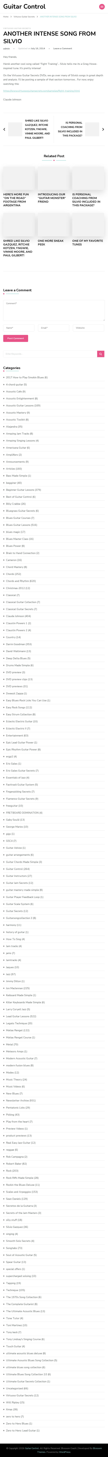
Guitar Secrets (14, 911)
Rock (9, 1170)
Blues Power (13, 546)
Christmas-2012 (15, 588)
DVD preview (13, 672)
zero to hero (13, 1416)
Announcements (15, 461)
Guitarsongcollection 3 (19, 918)
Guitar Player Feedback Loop (23, 897)
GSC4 (9, 841)
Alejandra (11, 426)
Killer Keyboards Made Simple (23, 1002)
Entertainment (14, 735)
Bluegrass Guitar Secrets (20, 511)
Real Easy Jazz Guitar (18, 1142)
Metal (9, 1044)
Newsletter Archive (17, 1100)
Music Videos (13, 1086)
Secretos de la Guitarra (19, 1206)
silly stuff (11, 1220)
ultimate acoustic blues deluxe (24, 1353)
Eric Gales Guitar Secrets (20, 770)
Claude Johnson (15, 616)
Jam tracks (12, 946)
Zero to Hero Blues (17, 1423)
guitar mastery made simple (22, 890)
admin (6, 48)
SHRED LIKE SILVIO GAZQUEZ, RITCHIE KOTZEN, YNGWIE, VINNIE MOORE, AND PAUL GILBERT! (17, 248)
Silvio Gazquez (14, 1227)
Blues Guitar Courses (18, 518)
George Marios (14, 826)
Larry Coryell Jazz (16, 1009)
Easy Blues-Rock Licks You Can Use (26, 700)
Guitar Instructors (16, 876)
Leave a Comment (62, 48)
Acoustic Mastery (16, 412)
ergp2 (9, 756)
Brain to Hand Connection (21, 553)
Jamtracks (11, 960)
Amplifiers (12, 454)
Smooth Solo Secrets (18, 1241)
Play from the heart (17, 1121)
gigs (8, 834)
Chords (10, 574)
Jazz (8, 974)
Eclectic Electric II (16, 728)
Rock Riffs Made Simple (19, 1178)
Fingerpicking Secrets (18, 791)
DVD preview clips (16, 679)
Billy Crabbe (13, 504)
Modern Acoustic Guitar (20, 1058)
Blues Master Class (17, 539)
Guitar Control (24, 6)
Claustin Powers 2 (16, 630)
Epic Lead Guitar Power (19, 742)
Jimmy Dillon (13, 981)
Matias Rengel (14, 1030)
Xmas (9, 1409)
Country (10, 637)
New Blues (12, 1093)
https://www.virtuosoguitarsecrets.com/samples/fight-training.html (41, 91)
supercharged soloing (18, 1276)
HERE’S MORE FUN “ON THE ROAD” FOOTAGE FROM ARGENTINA (16, 200)
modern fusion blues (18, 1065)
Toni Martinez (14, 1325)
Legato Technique (16, 1023)
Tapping (11, 1283)
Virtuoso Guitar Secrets (17, 28)
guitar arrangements (18, 855)
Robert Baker (14, 1163)
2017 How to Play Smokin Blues (25, 377)
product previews (16, 1135)
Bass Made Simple (16, 475)
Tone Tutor (12, 1318)
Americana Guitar (16, 447)
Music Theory (14, 1079)
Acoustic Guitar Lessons (20, 405)
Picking (10, 1114)
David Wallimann (16, 651)
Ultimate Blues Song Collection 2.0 (26, 1374)
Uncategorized (14, 1388)
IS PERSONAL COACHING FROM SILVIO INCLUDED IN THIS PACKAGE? (86, 200)
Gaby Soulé (12, 819)
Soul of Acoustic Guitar (19, 1255)
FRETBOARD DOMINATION (22, 812)
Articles (10, 468)
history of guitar (15, 932)
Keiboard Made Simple (19, 995)
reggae (10, 1149)
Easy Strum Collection (19, 714)
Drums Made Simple (18, 665)
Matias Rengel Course (18, 1037)
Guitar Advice (14, 848)
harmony (11, 925)
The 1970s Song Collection (22, 1297)
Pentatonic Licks (15, 1107)
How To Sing (13, 939)
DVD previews (14, 686)
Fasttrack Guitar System (20, 784)
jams (8, 953)
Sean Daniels (13, 1199)
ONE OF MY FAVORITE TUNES (87, 242)
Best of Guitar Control (19, 497)
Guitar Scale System (18, 904)
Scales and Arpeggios (18, 1192)
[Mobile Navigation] (102, 7)
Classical (11, 595)
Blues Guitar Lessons (18, 525)
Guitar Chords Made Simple (22, 862)
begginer (11, 483)
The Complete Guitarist (20, 1304)
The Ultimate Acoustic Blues (23, 1311)
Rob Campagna (15, 1156)
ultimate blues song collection (23, 1367)
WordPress (64, 1452)
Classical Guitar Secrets (19, 609)
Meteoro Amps (14, 1051)
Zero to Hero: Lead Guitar (21, 1430)
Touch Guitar (13, 1346)
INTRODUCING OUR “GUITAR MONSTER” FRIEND (52, 198)
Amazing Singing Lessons (20, 440)
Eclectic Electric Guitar (19, 721)
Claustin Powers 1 (16, 623)
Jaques (10, 967)
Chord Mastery (14, 567)
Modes (10, 1072)
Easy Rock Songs (15, 707)
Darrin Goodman (15, 644)
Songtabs (11, 1248)
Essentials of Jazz (16, 777)
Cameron (11, 560)
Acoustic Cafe (14, 391)
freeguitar (12, 805)
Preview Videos (15, 1128)
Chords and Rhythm (17, 581)
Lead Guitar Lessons (17, 1016)
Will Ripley (12, 1402)
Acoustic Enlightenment (20, 398)
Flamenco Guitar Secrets (20, 798)
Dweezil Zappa (14, 693)
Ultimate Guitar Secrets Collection (26, 1381)
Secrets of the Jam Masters (21, 1213)
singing (10, 1234)
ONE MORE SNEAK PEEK (51, 242)
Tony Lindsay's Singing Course (23, 1339)
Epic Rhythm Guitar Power (21, 749)
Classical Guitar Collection (21, 602)
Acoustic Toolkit (15, 419)
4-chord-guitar (14, 384)
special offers (13, 1269)
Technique (12, 1290)
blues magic (13, 532)
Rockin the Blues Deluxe (20, 1185)
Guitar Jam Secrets (17, 883)
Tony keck (12, 1332)
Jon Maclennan (14, 988)
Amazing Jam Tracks (17, 433)
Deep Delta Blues (16, 658)
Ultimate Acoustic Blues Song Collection (29, 1360)
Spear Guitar (13, 1262)
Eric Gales (11, 763)
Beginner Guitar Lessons (20, 490)
